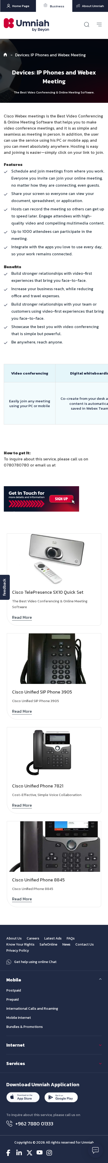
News (66, 944)
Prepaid (12, 999)
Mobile (13, 979)
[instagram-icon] (49, 1153)
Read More (22, 617)
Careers (33, 938)
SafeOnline (48, 944)
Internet (15, 1045)
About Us (14, 938)
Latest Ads (53, 938)
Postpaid (13, 990)
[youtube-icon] (39, 1153)
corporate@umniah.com (79, 465)
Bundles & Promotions (24, 1026)
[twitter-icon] (29, 1153)
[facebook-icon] (9, 1153)
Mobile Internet (18, 1017)
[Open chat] (95, 1150)
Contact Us (84, 944)
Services (15, 1063)
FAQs (71, 938)
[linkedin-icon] (19, 1153)
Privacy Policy (17, 950)
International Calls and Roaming (32, 1008)
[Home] (6, 55)
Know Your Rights (20, 944)
